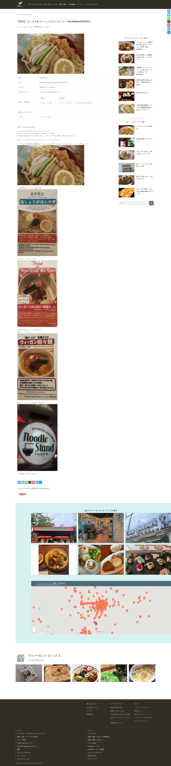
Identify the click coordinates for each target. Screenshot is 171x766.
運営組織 (90, 714)
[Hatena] (169, 29)
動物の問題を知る (116, 708)
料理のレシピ (138, 711)
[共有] (169, 32)
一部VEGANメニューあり (41, 27)
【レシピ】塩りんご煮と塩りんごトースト (144, 152)
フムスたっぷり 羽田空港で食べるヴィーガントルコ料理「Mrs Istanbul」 (144, 45)
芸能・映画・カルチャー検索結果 (98, 737)
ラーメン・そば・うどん (24, 27)
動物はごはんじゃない (118, 711)
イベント (91, 730)
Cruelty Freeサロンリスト (25, 743)
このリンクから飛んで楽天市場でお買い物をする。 (33, 488)
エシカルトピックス (23, 759)
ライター (90, 711)
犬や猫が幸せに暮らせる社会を (121, 714)
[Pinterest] (169, 25)
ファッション (21, 756)
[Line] (169, 18)
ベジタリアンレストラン (142, 708)
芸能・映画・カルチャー (96, 740)
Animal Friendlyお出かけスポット (27, 746)
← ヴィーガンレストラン (24, 14)
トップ (19, 730)
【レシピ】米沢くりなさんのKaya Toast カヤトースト (145, 191)
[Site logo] (20, 4)
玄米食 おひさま (142, 92)
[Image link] (22, 494)
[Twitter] (169, 14)
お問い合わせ (92, 756)
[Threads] (169, 22)
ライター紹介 (92, 743)
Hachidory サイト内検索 (96, 749)
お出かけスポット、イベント (143, 714)
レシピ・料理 (21, 740)
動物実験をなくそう (117, 723)
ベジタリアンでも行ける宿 (142, 718)
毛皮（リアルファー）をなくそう (121, 719)
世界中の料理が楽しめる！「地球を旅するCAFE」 (144, 82)
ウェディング (92, 734)
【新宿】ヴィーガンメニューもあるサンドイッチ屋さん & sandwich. (144, 70)
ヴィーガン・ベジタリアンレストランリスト (31, 734)
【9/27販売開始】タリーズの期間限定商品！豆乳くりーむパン (144, 107)
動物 (18, 749)
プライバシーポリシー (95, 753)
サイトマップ (92, 759)
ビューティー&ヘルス (24, 753)
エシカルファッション (141, 721)
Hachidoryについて (93, 708)
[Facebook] (169, 11)
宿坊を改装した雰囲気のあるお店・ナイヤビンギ (144, 57)
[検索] (151, 203)
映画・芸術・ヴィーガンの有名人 (27, 737)
